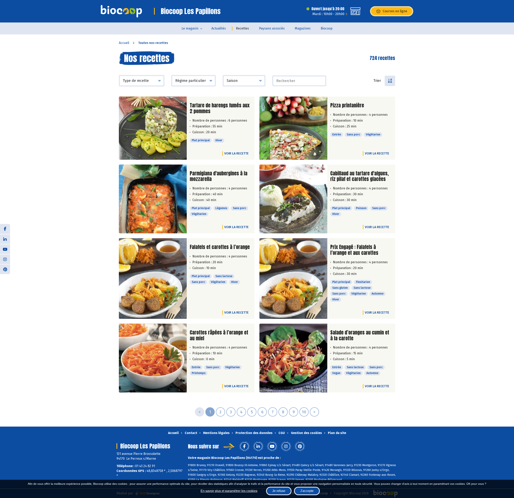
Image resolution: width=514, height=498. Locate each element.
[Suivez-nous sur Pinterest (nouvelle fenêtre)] (5, 269)
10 (304, 412)
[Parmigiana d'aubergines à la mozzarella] (153, 199)
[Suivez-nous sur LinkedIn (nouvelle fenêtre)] (5, 239)
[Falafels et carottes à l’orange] (153, 278)
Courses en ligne (395, 11)
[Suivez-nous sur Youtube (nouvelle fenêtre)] (5, 249)
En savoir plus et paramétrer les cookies (229, 491)
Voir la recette (236, 153)
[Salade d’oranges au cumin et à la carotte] (293, 358)
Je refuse (278, 491)
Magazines (303, 28)
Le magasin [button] (190, 28)
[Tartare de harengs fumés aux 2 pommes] (153, 128)
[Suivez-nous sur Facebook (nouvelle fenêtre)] (5, 229)
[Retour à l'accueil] (121, 11)
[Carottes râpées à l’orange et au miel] (153, 358)
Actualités (218, 28)
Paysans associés (272, 28)
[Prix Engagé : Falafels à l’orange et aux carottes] (293, 278)
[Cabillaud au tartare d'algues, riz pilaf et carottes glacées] (293, 199)
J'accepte (307, 491)
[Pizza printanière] (293, 128)
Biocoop (326, 28)
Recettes (242, 28)
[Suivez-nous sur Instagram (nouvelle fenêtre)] (5, 259)
